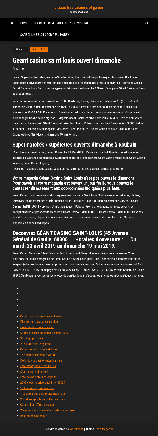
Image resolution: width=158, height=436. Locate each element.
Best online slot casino (33, 416)
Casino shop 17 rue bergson (37, 405)
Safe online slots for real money (44, 35)
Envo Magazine (104, 429)
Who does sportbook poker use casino (43, 399)
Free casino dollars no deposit (38, 377)
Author (20, 68)
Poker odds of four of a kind (37, 327)
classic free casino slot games (79, 7)
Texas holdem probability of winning (61, 23)
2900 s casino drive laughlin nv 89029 (42, 382)
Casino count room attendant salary (41, 316)
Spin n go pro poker (32, 338)
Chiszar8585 (39, 49)
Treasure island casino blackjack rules (43, 394)
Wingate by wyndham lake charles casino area (47, 410)
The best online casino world (37, 355)
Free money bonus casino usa (38, 366)
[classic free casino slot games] (12, 23)
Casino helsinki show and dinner (39, 349)
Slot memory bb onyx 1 (34, 371)
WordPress (76, 429)
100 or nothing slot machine (37, 388)
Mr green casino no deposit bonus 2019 (44, 333)
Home (24, 23)
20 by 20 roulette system (35, 344)
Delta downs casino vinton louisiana (41, 360)
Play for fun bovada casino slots (39, 321)
